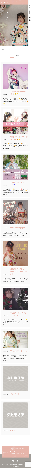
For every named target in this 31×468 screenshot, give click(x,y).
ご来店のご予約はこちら (20, 44)
